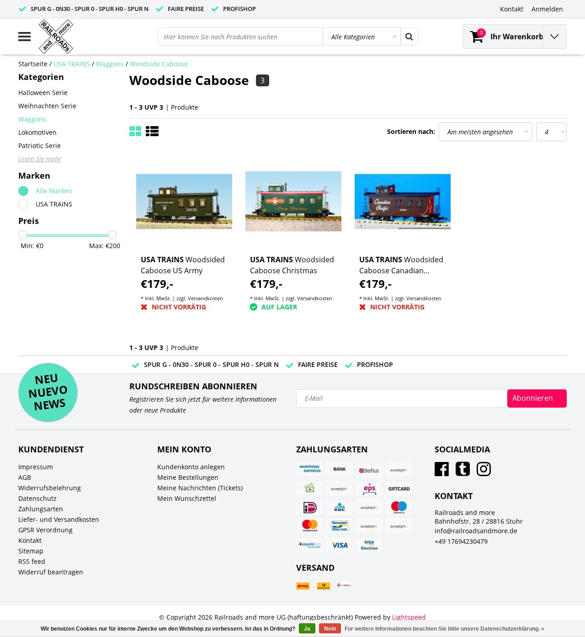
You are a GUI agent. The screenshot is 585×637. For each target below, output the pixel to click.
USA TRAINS (71, 63)
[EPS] (369, 488)
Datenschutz (37, 498)
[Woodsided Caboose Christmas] (293, 201)
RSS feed (31, 561)
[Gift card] (399, 488)
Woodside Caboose (159, 63)
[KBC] (339, 507)
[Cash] (310, 488)
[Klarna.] (369, 507)
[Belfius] (369, 470)
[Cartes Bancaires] (399, 470)
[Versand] (303, 586)
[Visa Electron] (369, 544)
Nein (330, 629)
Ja (307, 629)
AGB (24, 477)
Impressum (35, 466)
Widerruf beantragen (50, 572)
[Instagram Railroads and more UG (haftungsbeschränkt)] (484, 472)
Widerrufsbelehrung (49, 487)
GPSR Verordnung (45, 530)
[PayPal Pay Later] (399, 526)
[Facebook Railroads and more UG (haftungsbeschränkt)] (442, 472)
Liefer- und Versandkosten (58, 519)
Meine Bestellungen (187, 477)
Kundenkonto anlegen (191, 466)
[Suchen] (409, 36)
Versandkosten (205, 298)
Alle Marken (54, 190)
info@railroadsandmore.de (476, 530)
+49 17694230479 (461, 541)
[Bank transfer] (339, 470)
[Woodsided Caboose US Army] (184, 201)
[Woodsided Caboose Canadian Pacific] (403, 201)
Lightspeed (409, 617)
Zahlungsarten (40, 508)
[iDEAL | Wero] (310, 507)
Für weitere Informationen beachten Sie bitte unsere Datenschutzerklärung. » (444, 629)
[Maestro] (399, 507)
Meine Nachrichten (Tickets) (200, 487)
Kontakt (30, 540)
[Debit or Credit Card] (339, 488)
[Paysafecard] (310, 544)
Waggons (110, 63)
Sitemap (30, 551)
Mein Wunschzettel (186, 498)
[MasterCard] (310, 526)
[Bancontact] (339, 526)
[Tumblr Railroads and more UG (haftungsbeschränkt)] (463, 472)
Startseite (33, 63)
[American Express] (310, 470)
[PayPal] (369, 526)
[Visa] (339, 544)
